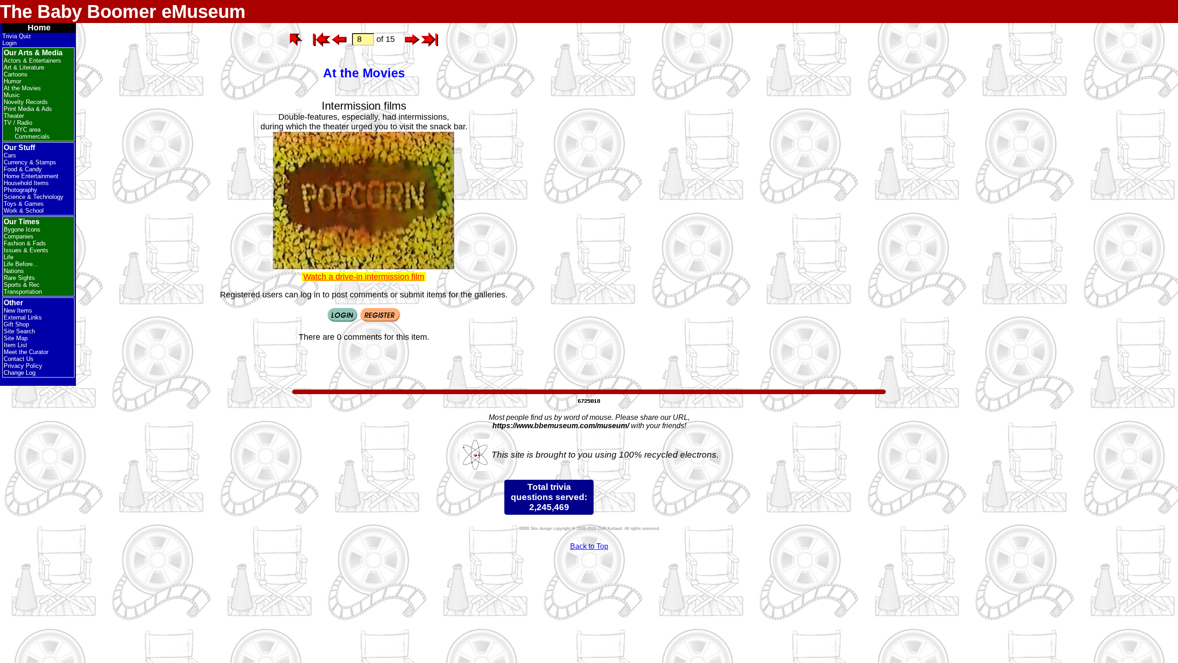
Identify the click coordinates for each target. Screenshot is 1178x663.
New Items (18, 310)
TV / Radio (18, 122)
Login (9, 43)
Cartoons (16, 74)
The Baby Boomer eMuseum (123, 11)
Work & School (24, 210)
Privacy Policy (23, 365)
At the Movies (22, 88)
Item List (15, 345)
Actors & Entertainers (32, 60)
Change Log (19, 372)
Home (39, 27)
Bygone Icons (22, 229)
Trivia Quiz (16, 36)
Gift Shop (16, 324)
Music (12, 95)
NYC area (27, 129)
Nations (14, 271)
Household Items (26, 183)
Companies (19, 236)
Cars (10, 155)
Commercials (32, 136)
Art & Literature (24, 67)
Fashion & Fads (25, 243)
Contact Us (19, 358)
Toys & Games (24, 203)
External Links (23, 317)
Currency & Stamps (30, 162)
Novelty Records (26, 102)
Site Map (16, 338)
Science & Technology (34, 196)
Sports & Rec (22, 284)
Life (8, 257)
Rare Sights (19, 277)
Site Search (19, 331)
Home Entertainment (31, 176)
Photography (20, 189)
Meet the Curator (26, 352)
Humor (12, 81)
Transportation (23, 291)
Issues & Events (26, 250)
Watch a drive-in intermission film (363, 276)
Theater (14, 115)
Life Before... (21, 264)
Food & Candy (23, 169)
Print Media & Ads (28, 108)
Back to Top (589, 546)
